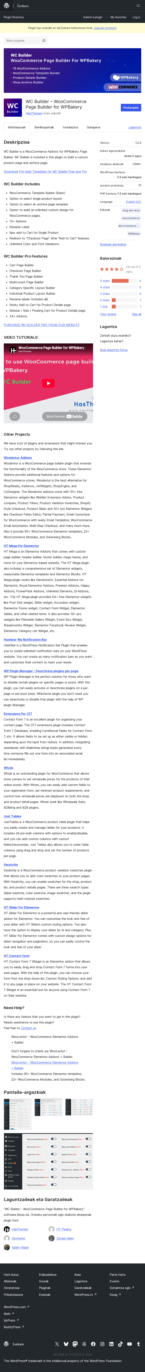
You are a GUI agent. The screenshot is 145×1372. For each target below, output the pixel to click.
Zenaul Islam (65, 1238)
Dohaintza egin (122, 1288)
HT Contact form (16, 956)
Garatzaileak (83, 1288)
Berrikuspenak (44, 127)
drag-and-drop (131, 210)
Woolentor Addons (18, 458)
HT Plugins (63, 1229)
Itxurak (44, 1281)
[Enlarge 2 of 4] (57, 1104)
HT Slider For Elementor (21, 907)
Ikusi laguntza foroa (113, 350)
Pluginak (45, 1288)
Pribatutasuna (13, 1295)
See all (136, 314)
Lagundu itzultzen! (105, 28)
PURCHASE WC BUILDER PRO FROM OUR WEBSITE (41, 325)
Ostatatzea (11, 1288)
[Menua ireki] (139, 5)
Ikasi (77, 1274)
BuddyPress (14, 1327)
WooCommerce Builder (130, 225)
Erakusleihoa (47, 1274)
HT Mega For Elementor (21, 546)
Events (114, 1281)
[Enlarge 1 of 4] (26, 1104)
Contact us (28, 1028)
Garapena (93, 127)
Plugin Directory (14, 17)
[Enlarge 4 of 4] (88, 1138)
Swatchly (11, 865)
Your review (108, 314)
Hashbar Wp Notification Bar (25, 639)
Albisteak (10, 1281)
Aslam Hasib (20, 1247)
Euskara (18, 1344)
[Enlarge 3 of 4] (88, 1104)
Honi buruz (11, 1274)
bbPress (11, 1320)
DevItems (18, 1238)
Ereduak (44, 1295)
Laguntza (134, 127)
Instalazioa (70, 127)
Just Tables (12, 816)
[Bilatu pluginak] (44, 40)
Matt (9, 1314)
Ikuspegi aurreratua (113, 244)
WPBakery (134, 233)
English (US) (133, 201)
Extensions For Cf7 (18, 714)
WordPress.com (16, 1307)
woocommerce (131, 218)
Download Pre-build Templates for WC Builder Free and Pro (45, 171)
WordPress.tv (85, 1295)
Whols (8, 768)
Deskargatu (131, 107)
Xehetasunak (17, 127)
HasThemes (34, 113)
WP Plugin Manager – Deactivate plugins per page (41, 671)
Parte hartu (118, 1274)
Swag (115, 1295)
